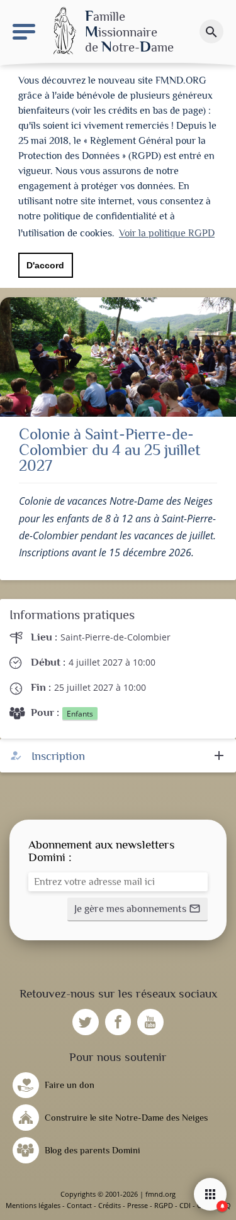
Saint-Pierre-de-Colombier (115, 637)
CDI (185, 1205)
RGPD (163, 1205)
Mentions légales (33, 1205)
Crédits (109, 1205)
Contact (79, 1205)
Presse (137, 1205)
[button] (137, 909)
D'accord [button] (45, 265)
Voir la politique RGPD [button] (167, 233)
